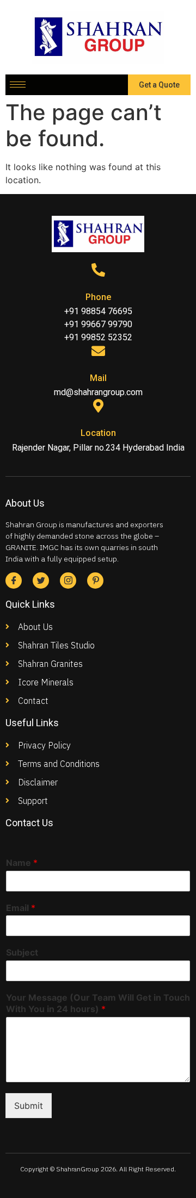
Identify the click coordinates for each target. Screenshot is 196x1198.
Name (22, 862)
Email (20, 907)
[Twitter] (41, 580)
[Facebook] (13, 580)
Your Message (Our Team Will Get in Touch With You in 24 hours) (98, 1003)
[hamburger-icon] (17, 84)
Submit (28, 1105)
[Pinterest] (95, 580)
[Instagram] (68, 580)
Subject (22, 952)
